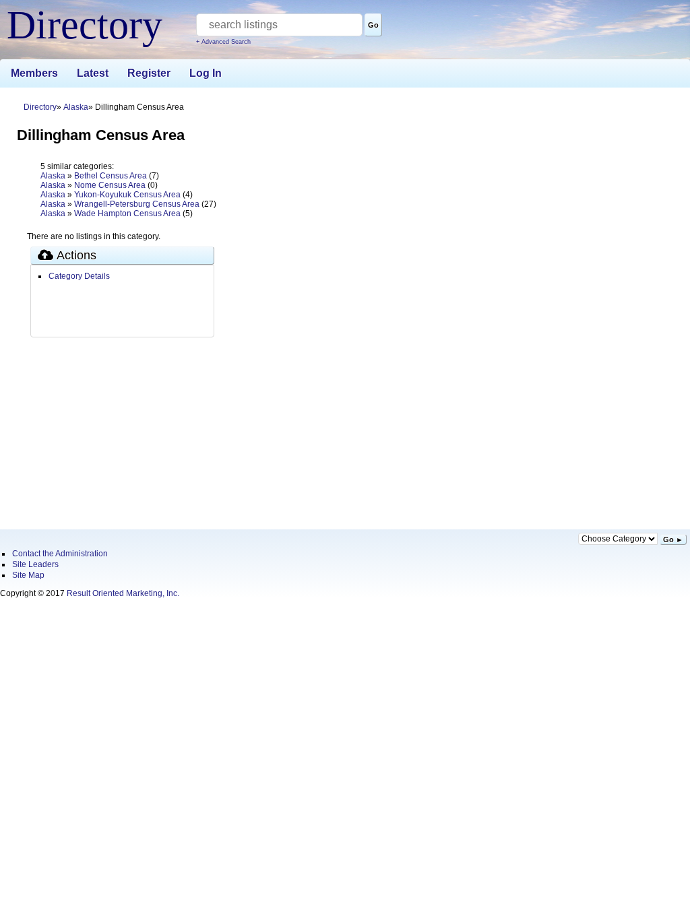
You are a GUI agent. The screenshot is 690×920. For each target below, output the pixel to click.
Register (148, 73)
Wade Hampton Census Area (127, 213)
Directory (40, 107)
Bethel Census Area (110, 175)
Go (373, 25)
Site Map (28, 575)
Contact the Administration (60, 553)
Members (34, 73)
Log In (205, 73)
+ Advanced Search (223, 41)
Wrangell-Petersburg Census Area (136, 204)
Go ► (673, 539)
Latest (92, 73)
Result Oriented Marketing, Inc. (123, 593)
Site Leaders (35, 564)
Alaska (75, 107)
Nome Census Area (110, 185)
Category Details (79, 276)
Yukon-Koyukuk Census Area (127, 194)
